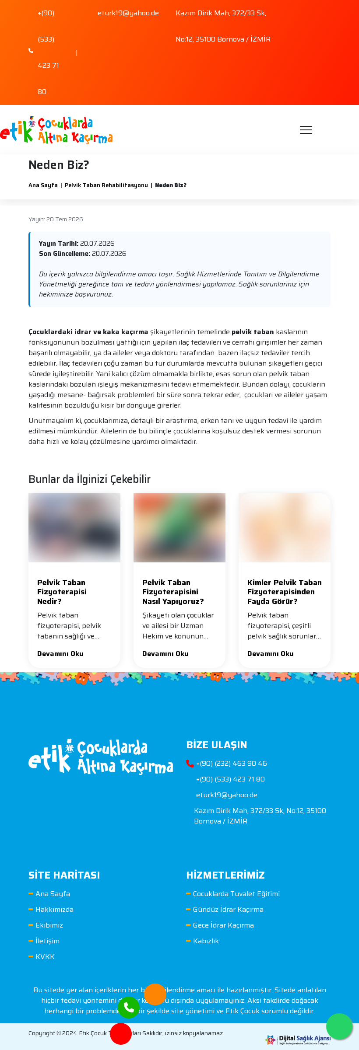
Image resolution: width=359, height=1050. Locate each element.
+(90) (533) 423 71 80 (230, 779)
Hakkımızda (54, 909)
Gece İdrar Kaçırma (223, 925)
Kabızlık (206, 940)
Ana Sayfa (43, 185)
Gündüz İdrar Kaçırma (228, 909)
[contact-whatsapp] (339, 1026)
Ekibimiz (49, 925)
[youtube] (321, 9)
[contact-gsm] (129, 1002)
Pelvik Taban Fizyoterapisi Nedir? (62, 591)
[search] (325, 130)
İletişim (47, 940)
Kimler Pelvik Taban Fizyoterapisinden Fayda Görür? (284, 591)
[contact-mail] (155, 989)
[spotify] (321, 32)
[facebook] (302, 9)
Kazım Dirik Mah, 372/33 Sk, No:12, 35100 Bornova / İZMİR (260, 816)
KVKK (45, 956)
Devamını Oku (60, 653)
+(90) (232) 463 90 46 (231, 763)
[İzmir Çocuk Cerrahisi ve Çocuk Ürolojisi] (56, 129)
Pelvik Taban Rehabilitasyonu (106, 185)
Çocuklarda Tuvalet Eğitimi (236, 893)
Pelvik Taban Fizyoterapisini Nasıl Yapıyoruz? (173, 591)
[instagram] (302, 32)
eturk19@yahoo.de (226, 795)
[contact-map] (121, 1028)
